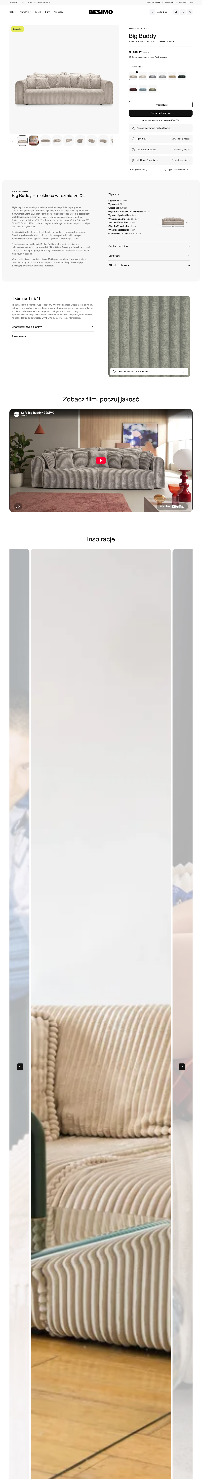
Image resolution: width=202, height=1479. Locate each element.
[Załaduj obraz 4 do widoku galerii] (57, 140)
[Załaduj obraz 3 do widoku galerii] (45, 140)
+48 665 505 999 (186, 2)
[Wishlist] (183, 12)
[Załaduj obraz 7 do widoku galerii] (92, 140)
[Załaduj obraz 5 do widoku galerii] (68, 140)
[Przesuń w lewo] (12, 141)
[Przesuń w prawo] (116, 141)
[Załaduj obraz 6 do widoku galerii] (80, 140)
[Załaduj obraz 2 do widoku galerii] (34, 140)
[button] (13, 12)
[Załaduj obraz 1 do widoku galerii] (22, 140)
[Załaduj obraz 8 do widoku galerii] (103, 140)
